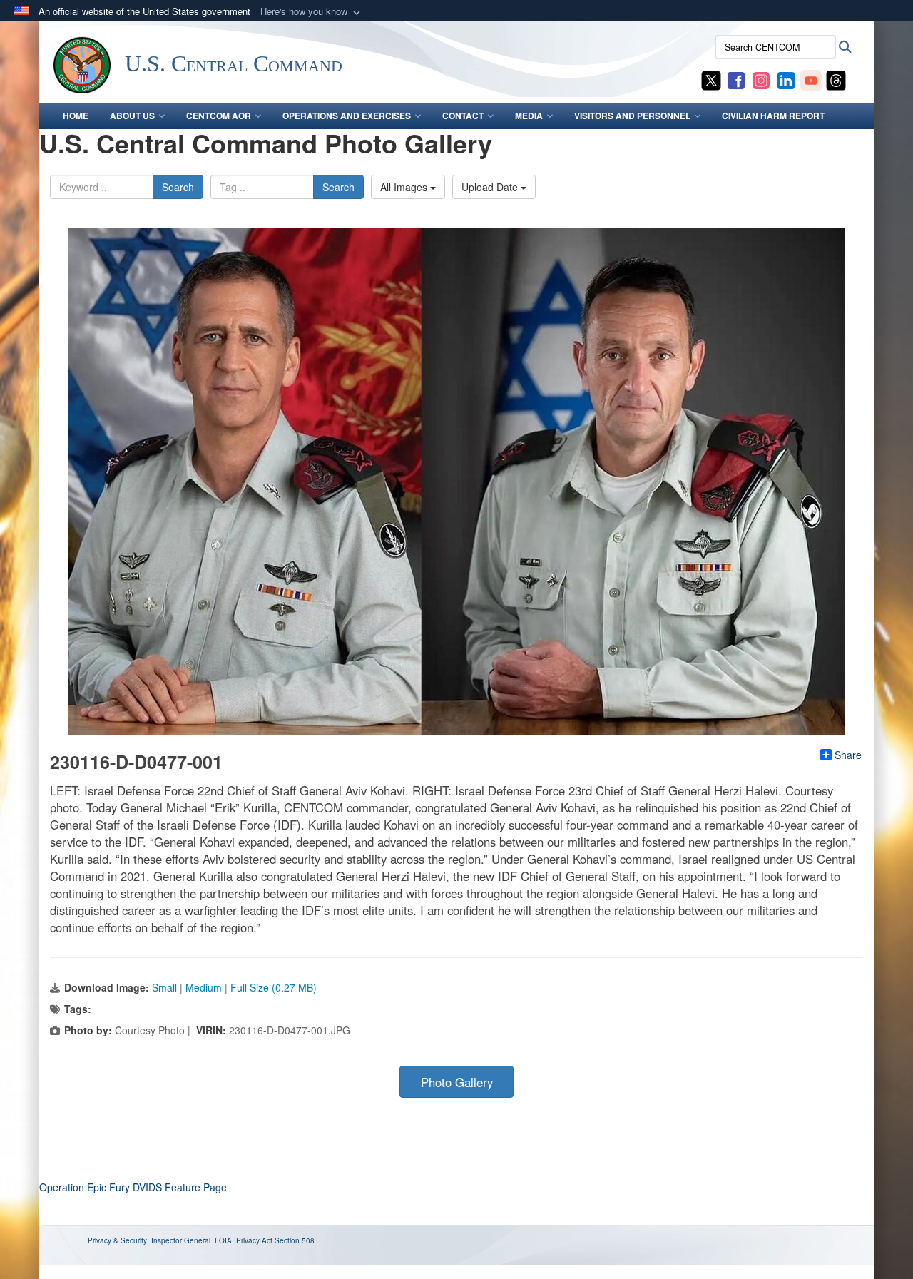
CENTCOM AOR (218, 115)
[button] (311, 11)
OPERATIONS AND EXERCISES (346, 115)
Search (178, 187)
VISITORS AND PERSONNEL (632, 115)
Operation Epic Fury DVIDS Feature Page (133, 1187)
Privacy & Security (117, 1240)
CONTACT (463, 115)
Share (848, 754)
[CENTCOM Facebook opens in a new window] (736, 79)
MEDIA (529, 115)
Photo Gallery (457, 1082)
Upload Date (491, 187)
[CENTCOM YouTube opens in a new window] (811, 79)
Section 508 (295, 1240)
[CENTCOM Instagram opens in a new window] (761, 79)
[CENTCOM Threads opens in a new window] (836, 79)
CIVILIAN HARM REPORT (773, 115)
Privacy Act (254, 1240)
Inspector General (180, 1240)
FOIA (223, 1240)
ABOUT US (132, 115)
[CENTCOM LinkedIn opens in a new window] (786, 79)
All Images (405, 187)
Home (75, 115)
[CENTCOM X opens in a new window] (711, 79)
